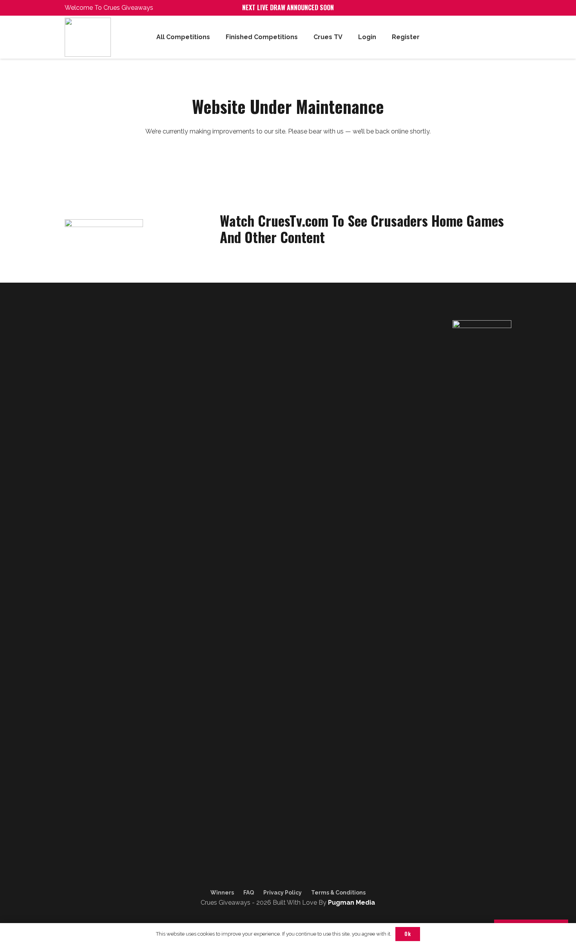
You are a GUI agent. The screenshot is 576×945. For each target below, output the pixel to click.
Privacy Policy (282, 892)
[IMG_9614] (99, 37)
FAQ (248, 892)
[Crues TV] (111, 899)
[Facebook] (77, 899)
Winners (222, 892)
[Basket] (502, 37)
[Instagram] (94, 899)
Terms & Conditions (338, 892)
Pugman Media (351, 902)
